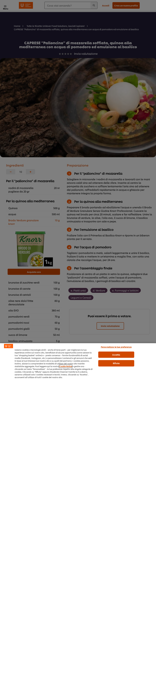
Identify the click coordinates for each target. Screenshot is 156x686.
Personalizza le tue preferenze (116, 346)
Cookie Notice (65, 366)
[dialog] (78, 514)
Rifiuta (116, 363)
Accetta (116, 354)
